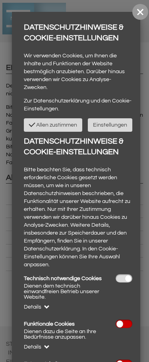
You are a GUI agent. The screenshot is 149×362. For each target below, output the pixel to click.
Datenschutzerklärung (61, 101)
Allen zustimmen (56, 125)
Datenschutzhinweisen (52, 193)
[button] (140, 12)
